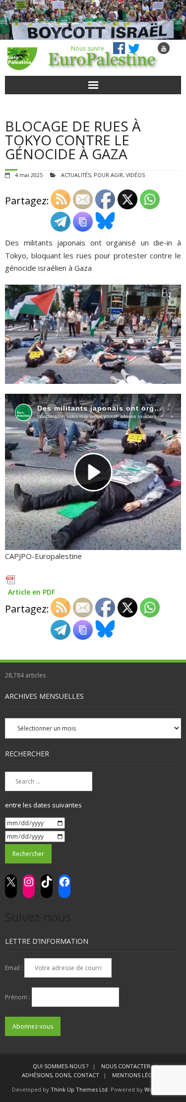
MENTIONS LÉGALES (138, 1075)
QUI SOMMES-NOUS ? (60, 1066)
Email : (14, 968)
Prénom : (18, 997)
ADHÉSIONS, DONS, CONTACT (60, 1075)
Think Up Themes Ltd (79, 1089)
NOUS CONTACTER (125, 1066)
